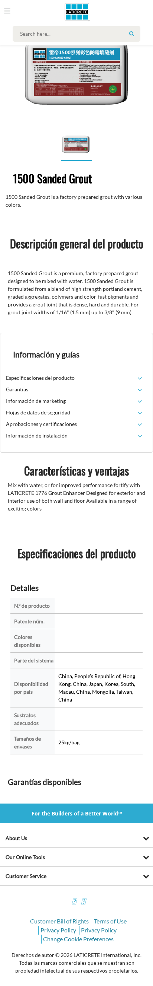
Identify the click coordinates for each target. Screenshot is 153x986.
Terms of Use (110, 921)
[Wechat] (83, 902)
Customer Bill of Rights (59, 921)
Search (132, 33)
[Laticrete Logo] (66, 12)
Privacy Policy (58, 929)
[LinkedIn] (74, 902)
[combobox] (78, 34)
